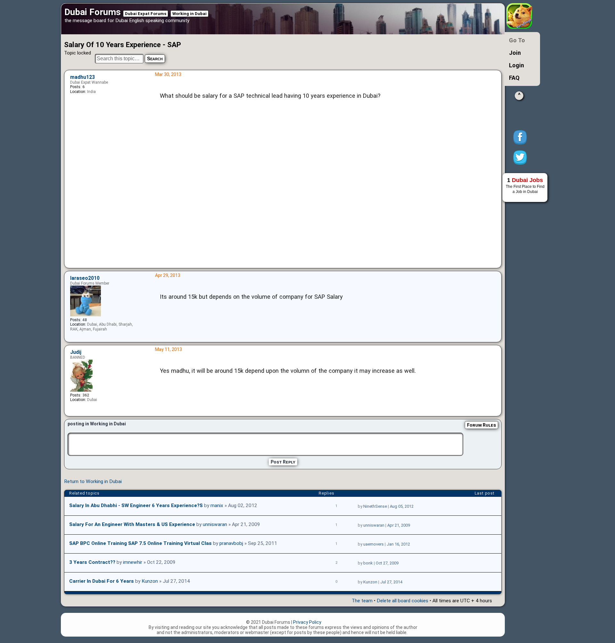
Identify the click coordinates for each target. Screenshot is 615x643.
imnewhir (132, 562)
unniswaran (215, 524)
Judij (75, 352)
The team (362, 601)
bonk (368, 563)
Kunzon (150, 581)
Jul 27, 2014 (391, 582)
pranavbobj (231, 543)
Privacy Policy (307, 622)
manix (216, 505)
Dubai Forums (92, 12)
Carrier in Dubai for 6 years (101, 581)
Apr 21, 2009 (398, 525)
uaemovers (373, 544)
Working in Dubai (189, 13)
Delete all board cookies (402, 601)
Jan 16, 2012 (398, 544)
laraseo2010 (85, 278)
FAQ (514, 77)
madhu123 (82, 77)
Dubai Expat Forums (145, 13)
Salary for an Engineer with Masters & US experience (132, 524)
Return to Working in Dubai (93, 481)
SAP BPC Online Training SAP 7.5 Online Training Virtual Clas (140, 543)
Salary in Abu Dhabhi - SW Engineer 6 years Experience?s (136, 505)
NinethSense (375, 506)
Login (516, 65)
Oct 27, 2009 (387, 563)
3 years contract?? (92, 562)
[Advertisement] (326, 197)
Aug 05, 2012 (402, 506)
